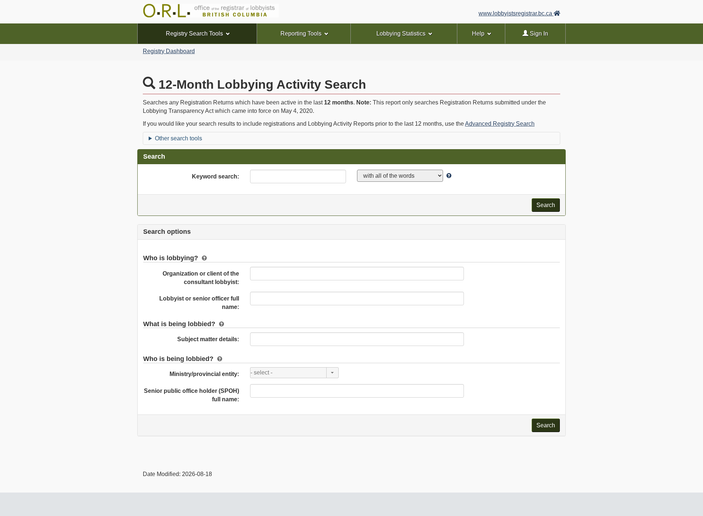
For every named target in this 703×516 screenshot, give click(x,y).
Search (545, 205)
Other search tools (178, 138)
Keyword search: (215, 176)
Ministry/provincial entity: (204, 374)
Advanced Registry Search (500, 124)
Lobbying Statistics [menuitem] (400, 33)
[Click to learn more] (448, 176)
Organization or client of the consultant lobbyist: (201, 277)
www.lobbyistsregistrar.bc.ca (516, 13)
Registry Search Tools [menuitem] (194, 33)
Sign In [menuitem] (538, 33)
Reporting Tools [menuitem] (300, 33)
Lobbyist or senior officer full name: (199, 302)
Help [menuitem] (478, 33)
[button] (332, 372)
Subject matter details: (208, 339)
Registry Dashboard (169, 51)
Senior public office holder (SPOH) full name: (191, 395)
